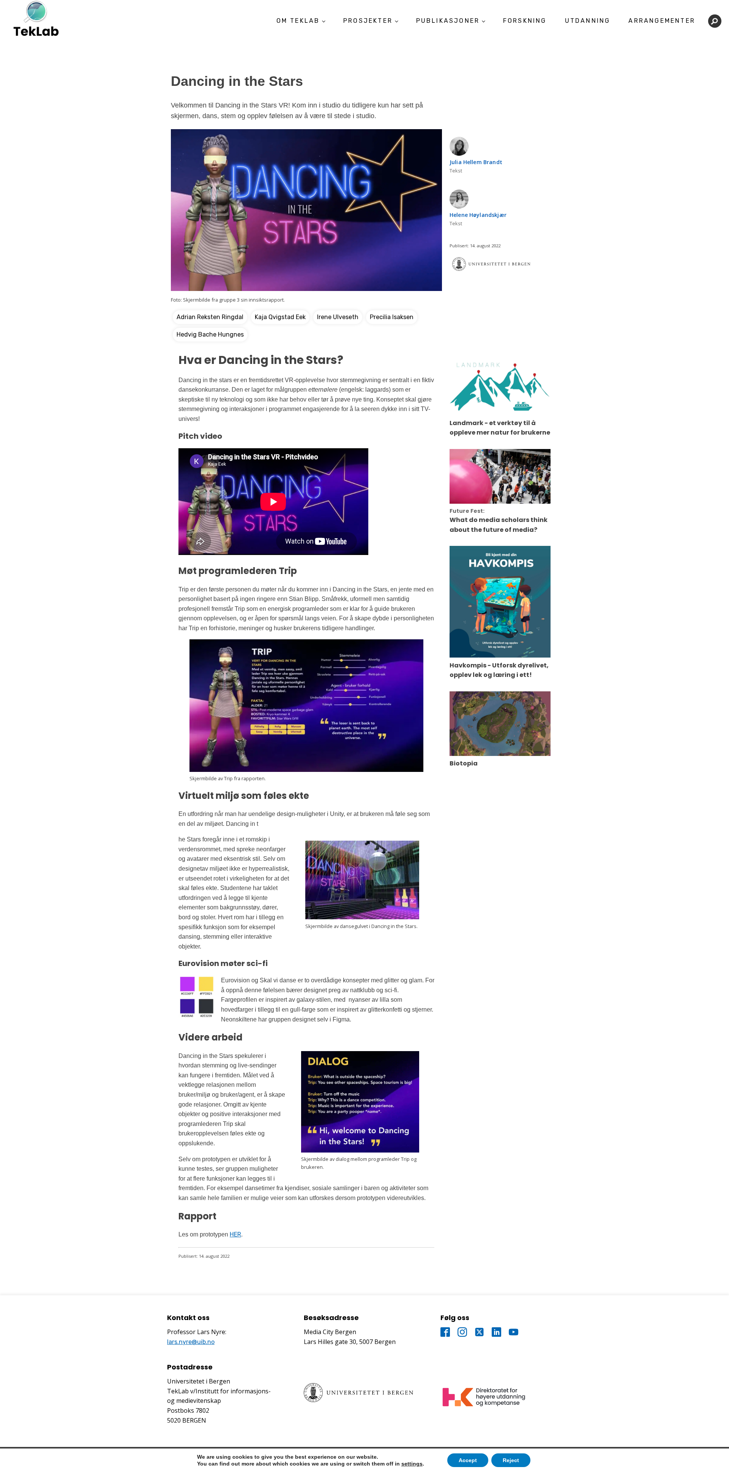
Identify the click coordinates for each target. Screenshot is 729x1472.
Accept (468, 1460)
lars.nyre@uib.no (191, 1342)
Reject (511, 1460)
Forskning (525, 20)
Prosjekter (368, 20)
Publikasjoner (448, 20)
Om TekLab (298, 20)
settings (412, 1464)
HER (235, 1234)
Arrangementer (661, 20)
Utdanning (588, 20)
